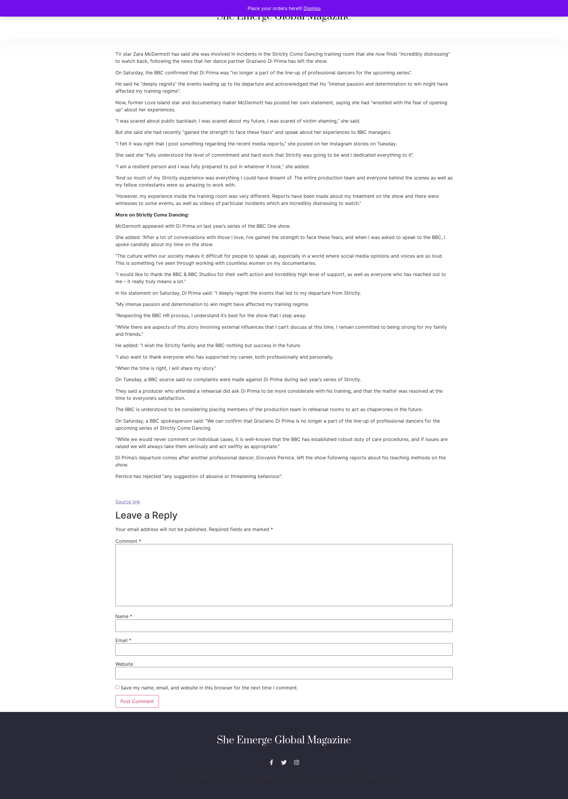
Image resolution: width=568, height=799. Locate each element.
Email (123, 640)
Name (123, 616)
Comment (128, 541)
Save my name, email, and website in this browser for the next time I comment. (209, 687)
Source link (127, 502)
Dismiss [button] (312, 8)
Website (124, 664)
